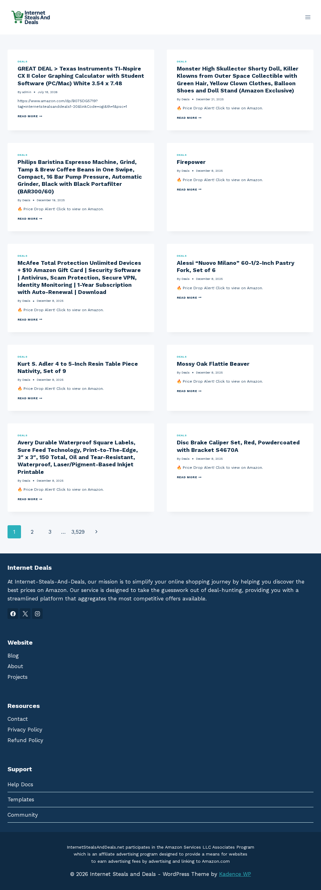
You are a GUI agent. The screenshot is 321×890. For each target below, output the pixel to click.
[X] (25, 613)
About (15, 666)
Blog (13, 655)
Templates (21, 799)
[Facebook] (13, 613)
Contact (18, 719)
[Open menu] (307, 17)
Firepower (191, 162)
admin (26, 92)
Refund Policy (25, 740)
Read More (30, 116)
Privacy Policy (25, 729)
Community (23, 815)
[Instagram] (37, 613)
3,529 (78, 532)
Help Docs (20, 784)
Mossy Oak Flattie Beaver (213, 363)
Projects (18, 677)
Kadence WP (235, 874)
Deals (22, 61)
